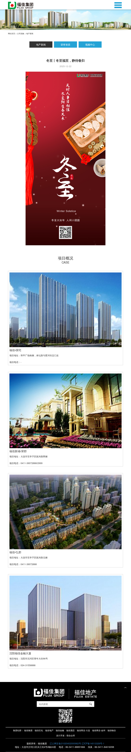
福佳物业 (112, 730)
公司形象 (20, 33)
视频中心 (90, 44)
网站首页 (11, 33)
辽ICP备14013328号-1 (93, 743)
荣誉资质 (65, 44)
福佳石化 (39, 730)
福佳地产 (49, 730)
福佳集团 (28, 730)
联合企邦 (71, 735)
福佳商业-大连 (83, 730)
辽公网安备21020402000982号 (65, 743)
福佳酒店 (70, 730)
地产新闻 (41, 44)
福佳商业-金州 (98, 730)
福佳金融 (60, 730)
